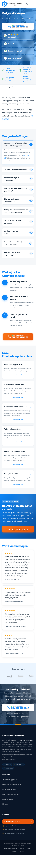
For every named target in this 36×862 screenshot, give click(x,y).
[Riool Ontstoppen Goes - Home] (12, 4)
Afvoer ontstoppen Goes (10, 780)
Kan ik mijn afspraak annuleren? (15, 170)
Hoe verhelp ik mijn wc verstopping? (12, 254)
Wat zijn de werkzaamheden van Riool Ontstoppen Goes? (16, 211)
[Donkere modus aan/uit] (27, 4)
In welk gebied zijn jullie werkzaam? (12, 221)
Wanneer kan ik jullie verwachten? (11, 179)
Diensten (5, 804)
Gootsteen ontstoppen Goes (11, 785)
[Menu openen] (33, 4)
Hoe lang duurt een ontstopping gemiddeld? (15, 189)
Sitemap (22, 851)
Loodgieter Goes (7, 799)
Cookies (28, 848)
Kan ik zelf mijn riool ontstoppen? (11, 232)
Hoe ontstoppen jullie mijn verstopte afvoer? (13, 243)
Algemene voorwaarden (11, 848)
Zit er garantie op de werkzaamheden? (11, 200)
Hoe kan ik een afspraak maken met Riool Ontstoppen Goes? (15, 144)
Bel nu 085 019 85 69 (13, 822)
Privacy (22, 848)
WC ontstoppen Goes (9, 789)
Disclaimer (15, 851)
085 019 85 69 (23, 755)
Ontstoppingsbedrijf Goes (10, 794)
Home (3, 87)
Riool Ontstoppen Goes (26, 740)
